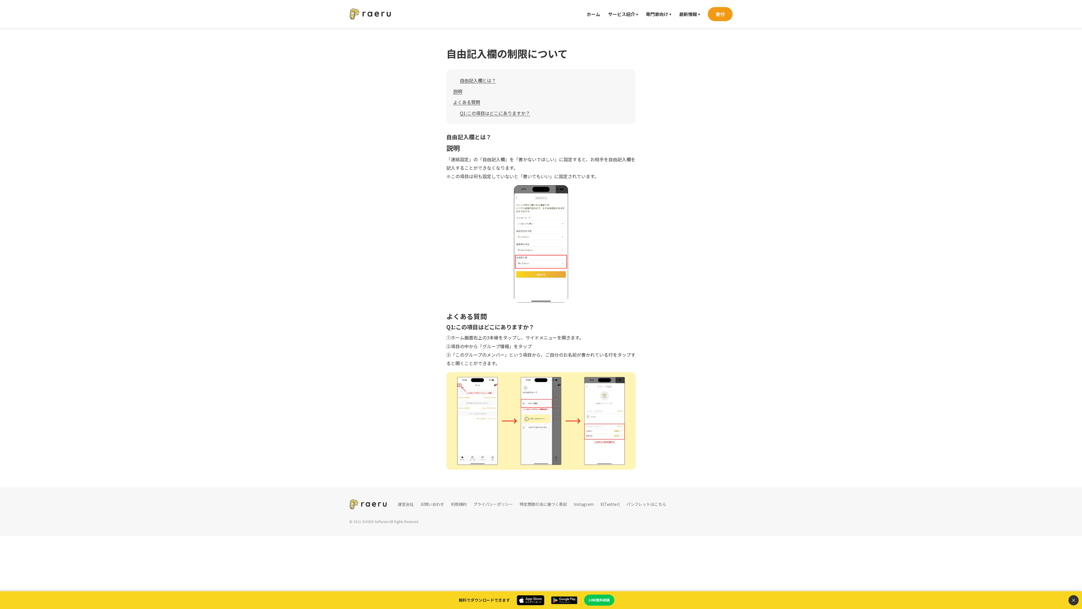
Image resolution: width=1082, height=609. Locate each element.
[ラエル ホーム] (370, 14)
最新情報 (689, 14)
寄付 (720, 14)
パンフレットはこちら (646, 504)
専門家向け (658, 14)
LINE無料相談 (599, 599)
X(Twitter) (610, 504)
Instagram (584, 504)
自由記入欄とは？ (478, 80)
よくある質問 (466, 102)
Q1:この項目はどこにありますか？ (495, 113)
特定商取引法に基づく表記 (543, 504)
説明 (457, 91)
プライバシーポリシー (493, 504)
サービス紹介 (623, 14)
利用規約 (459, 504)
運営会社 (406, 504)
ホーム (593, 14)
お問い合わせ (432, 504)
